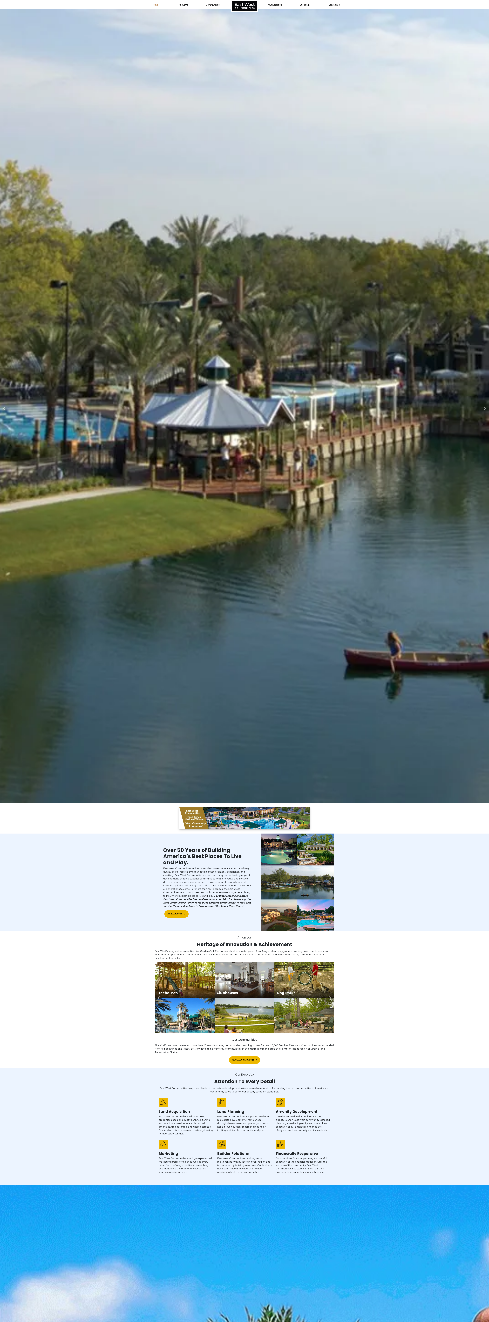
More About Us (175, 914)
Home (155, 4)
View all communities (243, 1060)
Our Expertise (275, 4)
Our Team (305, 4)
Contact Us (334, 4)
